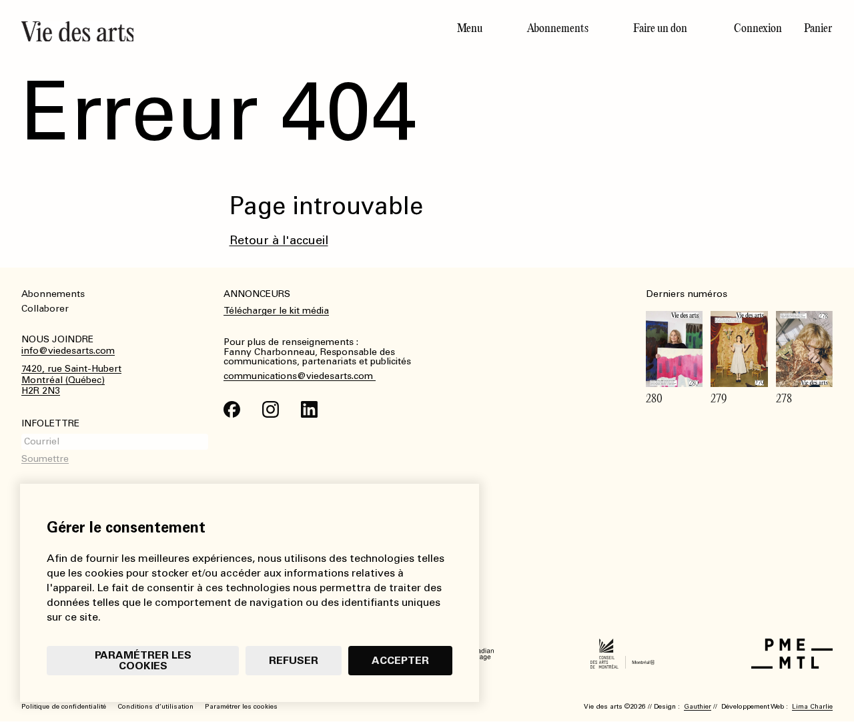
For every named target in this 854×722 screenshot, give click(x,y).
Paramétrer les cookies (143, 660)
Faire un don (660, 28)
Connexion (758, 28)
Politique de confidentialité (63, 707)
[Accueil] (218, 31)
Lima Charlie (812, 707)
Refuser (293, 660)
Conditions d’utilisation (155, 707)
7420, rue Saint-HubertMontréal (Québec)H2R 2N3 (71, 380)
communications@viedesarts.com (300, 376)
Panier (818, 28)
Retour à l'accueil (279, 240)
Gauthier (697, 707)
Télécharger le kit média (276, 310)
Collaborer (45, 308)
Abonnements (557, 28)
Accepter (400, 660)
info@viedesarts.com (68, 351)
